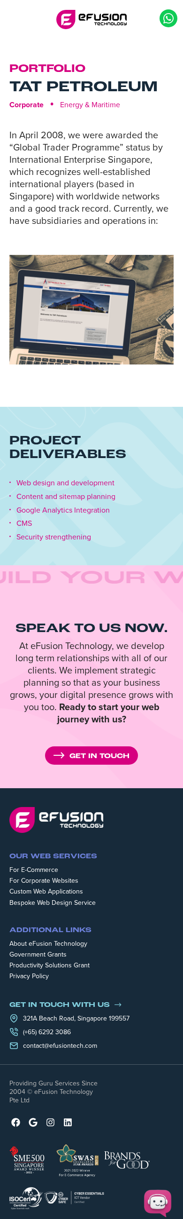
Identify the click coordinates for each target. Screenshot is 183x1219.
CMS (24, 523)
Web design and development (65, 483)
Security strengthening (53, 537)
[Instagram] (50, 1122)
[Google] (33, 1122)
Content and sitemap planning (65, 496)
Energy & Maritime (90, 104)
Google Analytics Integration (63, 510)
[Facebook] (15, 1122)
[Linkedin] (67, 1122)
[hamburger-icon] (16, 19)
